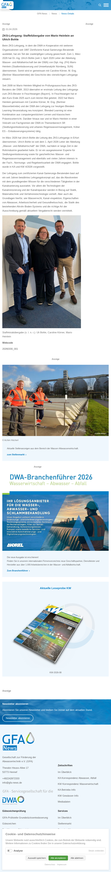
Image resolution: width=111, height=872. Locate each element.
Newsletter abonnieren (18, 718)
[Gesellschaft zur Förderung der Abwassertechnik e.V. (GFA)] (6, 5)
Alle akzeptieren (58, 858)
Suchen (100, 5)
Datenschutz (50, 864)
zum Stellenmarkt (16, 454)
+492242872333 (10, 778)
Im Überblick (65, 772)
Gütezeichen (9, 823)
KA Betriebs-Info (66, 789)
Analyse (18, 850)
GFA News (42, 13)
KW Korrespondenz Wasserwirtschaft (78, 784)
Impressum (61, 864)
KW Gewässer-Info (68, 795)
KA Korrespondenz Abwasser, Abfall (77, 778)
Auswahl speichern (37, 858)
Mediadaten (64, 801)
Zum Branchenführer (17, 570)
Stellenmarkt (64, 823)
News (54, 13)
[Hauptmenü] (105, 5)
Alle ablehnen (77, 858)
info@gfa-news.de (12, 782)
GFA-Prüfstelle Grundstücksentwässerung (25, 817)
